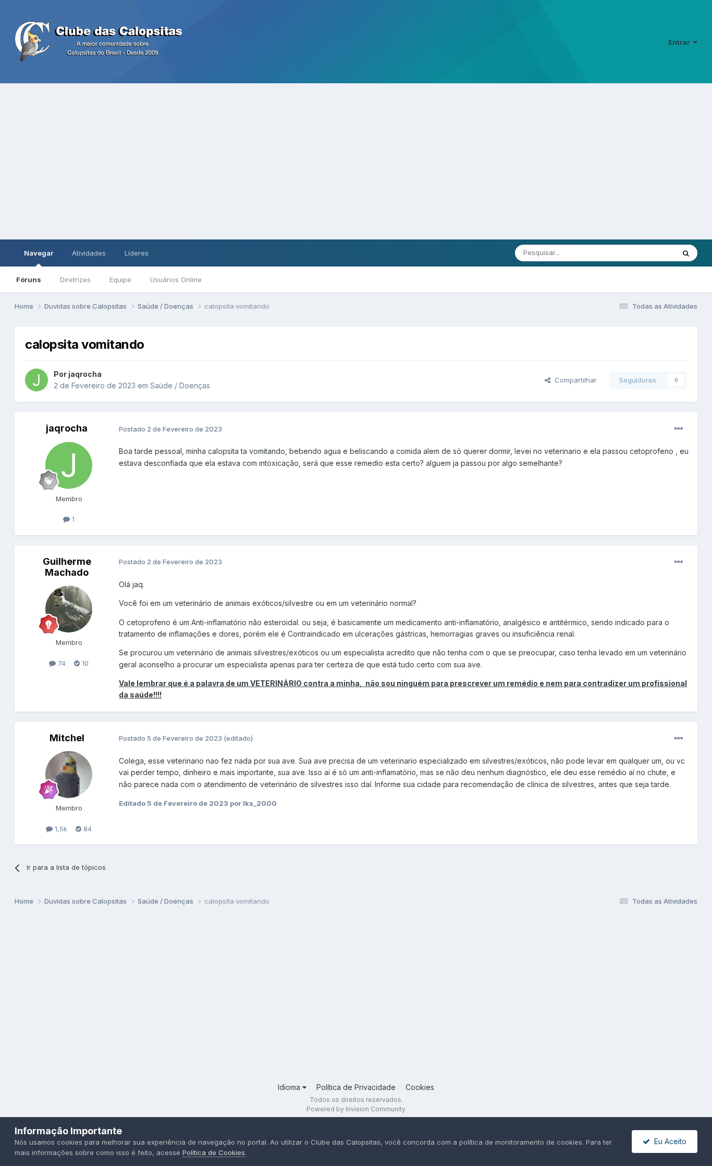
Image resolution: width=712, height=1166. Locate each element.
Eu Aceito (668, 1141)
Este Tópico (641, 253)
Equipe (120, 279)
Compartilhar (573, 380)
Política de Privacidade (356, 1087)
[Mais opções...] (678, 429)
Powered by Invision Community (356, 1109)
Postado (170, 429)
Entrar (680, 42)
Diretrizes (75, 279)
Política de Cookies (213, 1152)
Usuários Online (176, 279)
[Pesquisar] (685, 253)
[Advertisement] (356, 161)
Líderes (137, 253)
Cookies (420, 1087)
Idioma (290, 1087)
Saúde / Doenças (180, 385)
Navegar (38, 253)
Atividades (89, 253)
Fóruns (28, 279)
